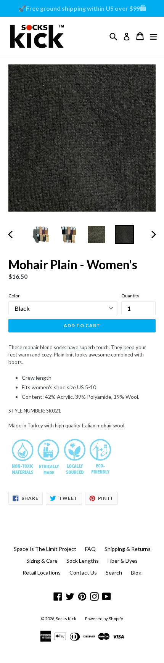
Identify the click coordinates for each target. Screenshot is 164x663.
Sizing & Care (42, 560)
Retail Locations (42, 572)
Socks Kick (66, 618)
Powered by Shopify (104, 618)
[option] (41, 234)
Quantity (130, 296)
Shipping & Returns (128, 549)
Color (14, 296)
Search (114, 572)
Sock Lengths (82, 560)
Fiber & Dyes (123, 560)
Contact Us (83, 572)
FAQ (90, 549)
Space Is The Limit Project (45, 549)
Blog (136, 572)
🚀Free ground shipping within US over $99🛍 (82, 8)
